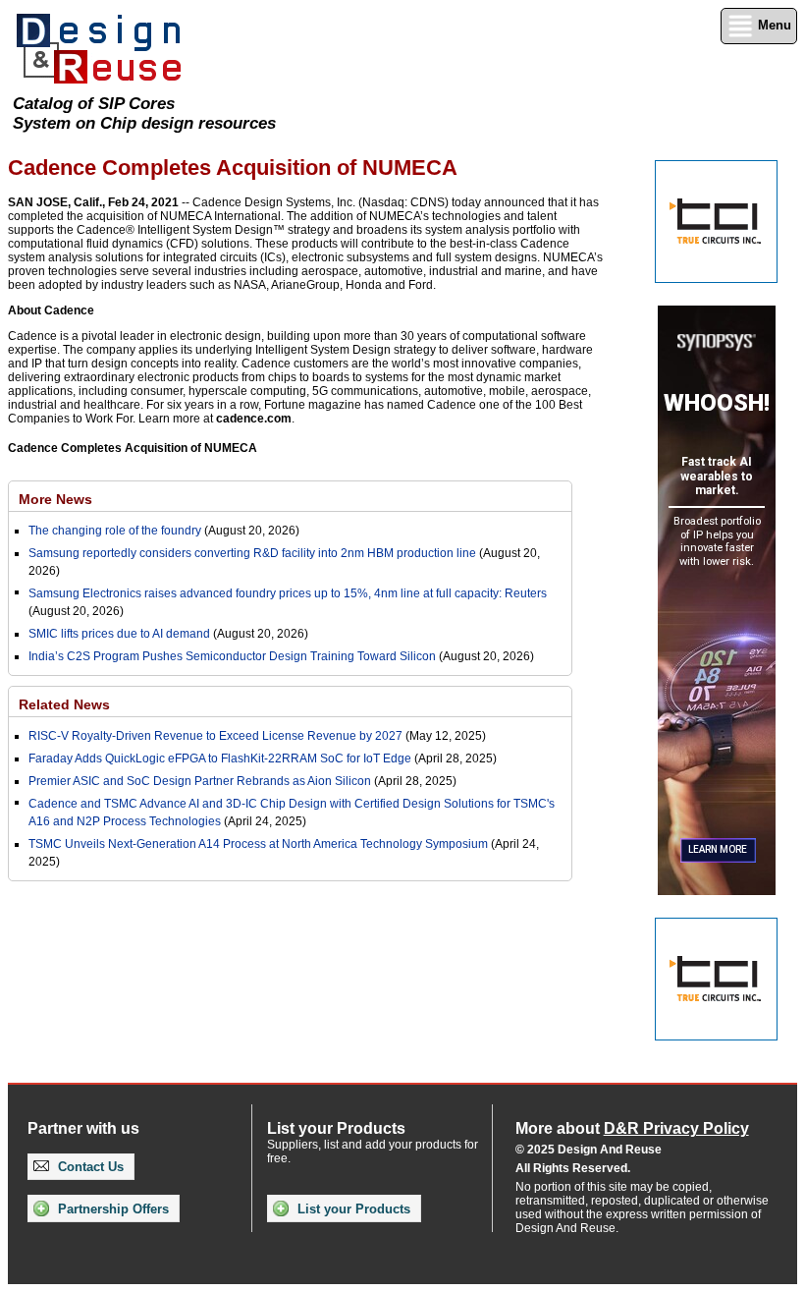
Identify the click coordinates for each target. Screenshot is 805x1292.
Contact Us (89, 1166)
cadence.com (254, 418)
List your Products (352, 1209)
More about (632, 1128)
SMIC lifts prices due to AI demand (119, 634)
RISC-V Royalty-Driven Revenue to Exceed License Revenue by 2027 (215, 736)
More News (55, 499)
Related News (64, 704)
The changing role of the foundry (114, 530)
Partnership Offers (111, 1209)
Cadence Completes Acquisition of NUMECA (132, 448)
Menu (772, 25)
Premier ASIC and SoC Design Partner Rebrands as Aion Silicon (201, 781)
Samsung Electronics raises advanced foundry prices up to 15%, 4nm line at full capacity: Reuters (287, 593)
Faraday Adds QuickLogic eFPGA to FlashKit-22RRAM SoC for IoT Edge (219, 758)
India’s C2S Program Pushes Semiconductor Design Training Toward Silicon (232, 656)
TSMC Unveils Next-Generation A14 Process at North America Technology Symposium (258, 844)
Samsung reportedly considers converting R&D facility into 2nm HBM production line (252, 553)
